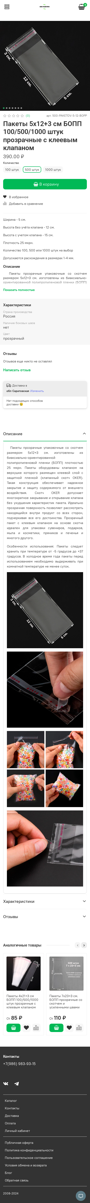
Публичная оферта (19, 1142)
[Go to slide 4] (12, 108)
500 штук (32, 169)
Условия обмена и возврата (26, 1165)
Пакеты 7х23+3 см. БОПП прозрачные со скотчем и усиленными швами (65, 1001)
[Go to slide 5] (15, 108)
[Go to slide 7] (21, 108)
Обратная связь (16, 1180)
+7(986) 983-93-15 (19, 1063)
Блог (8, 1173)
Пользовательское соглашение (29, 1158)
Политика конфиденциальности (29, 1150)
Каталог (11, 1100)
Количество (11, 163)
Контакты (12, 1108)
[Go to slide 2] (6, 108)
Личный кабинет (17, 1131)
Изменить (37, 391)
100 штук (12, 169)
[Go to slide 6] (18, 108)
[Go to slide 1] (3, 108)
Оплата (10, 1123)
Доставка (12, 1116)
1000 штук (53, 169)
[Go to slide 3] (9, 108)
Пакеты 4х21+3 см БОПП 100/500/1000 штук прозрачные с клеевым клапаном (22, 1001)
